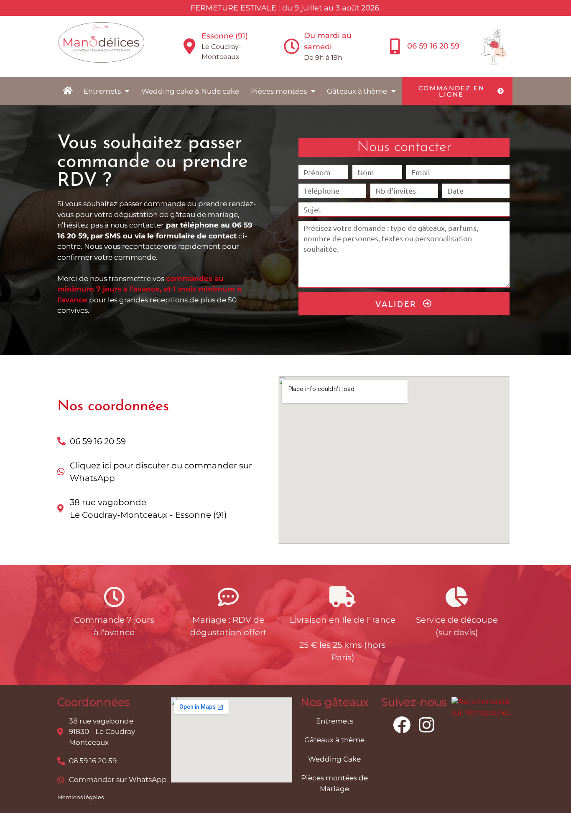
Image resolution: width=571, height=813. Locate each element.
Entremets (102, 91)
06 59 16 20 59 (433, 46)
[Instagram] (427, 725)
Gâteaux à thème (357, 91)
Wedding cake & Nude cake (190, 91)
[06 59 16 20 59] (395, 46)
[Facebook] (401, 725)
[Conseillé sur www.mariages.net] (482, 712)
